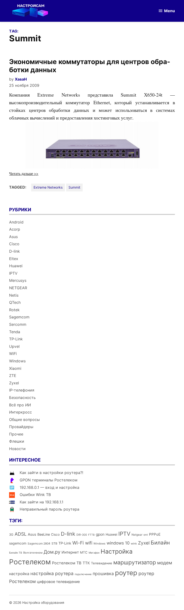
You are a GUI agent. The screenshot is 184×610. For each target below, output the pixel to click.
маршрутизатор (134, 562)
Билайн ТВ (15, 552)
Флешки (16, 441)
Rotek (14, 309)
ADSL (21, 534)
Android (16, 222)
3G (11, 534)
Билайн (160, 542)
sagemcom (17, 543)
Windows (17, 361)
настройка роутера (52, 573)
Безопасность (22, 397)
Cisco (14, 243)
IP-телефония (21, 390)
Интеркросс (20, 412)
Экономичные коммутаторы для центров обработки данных (89, 66)
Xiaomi (15, 368)
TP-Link (16, 339)
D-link (14, 251)
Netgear (137, 534)
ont (146, 534)
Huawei (16, 265)
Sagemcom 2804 (39, 543)
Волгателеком (32, 552)
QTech (15, 302)
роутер (126, 573)
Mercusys (17, 280)
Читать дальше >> (23, 173)
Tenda (14, 331)
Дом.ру (52, 552)
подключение (83, 574)
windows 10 (118, 542)
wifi (88, 543)
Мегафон (94, 552)
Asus (13, 236)
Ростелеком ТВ (66, 563)
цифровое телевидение (58, 581)
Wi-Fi (78, 543)
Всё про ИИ (20, 405)
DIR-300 (81, 534)
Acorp (14, 229)
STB (54, 543)
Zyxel (14, 383)
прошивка (103, 573)
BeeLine (43, 534)
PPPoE (155, 534)
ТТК (86, 563)
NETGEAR (18, 287)
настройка (19, 573)
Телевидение (101, 563)
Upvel (14, 346)
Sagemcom (19, 317)
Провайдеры (21, 426)
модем (164, 563)
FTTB (91, 534)
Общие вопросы (24, 419)
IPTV (13, 273)
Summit (74, 187)
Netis (13, 295)
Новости (17, 448)
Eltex (13, 258)
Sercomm (17, 324)
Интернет (70, 552)
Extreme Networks (48, 187)
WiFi (13, 353)
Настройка (116, 551)
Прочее (16, 434)
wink (134, 543)
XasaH (21, 79)
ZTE (12, 375)
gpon (100, 534)
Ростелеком (30, 562)
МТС (83, 552)
